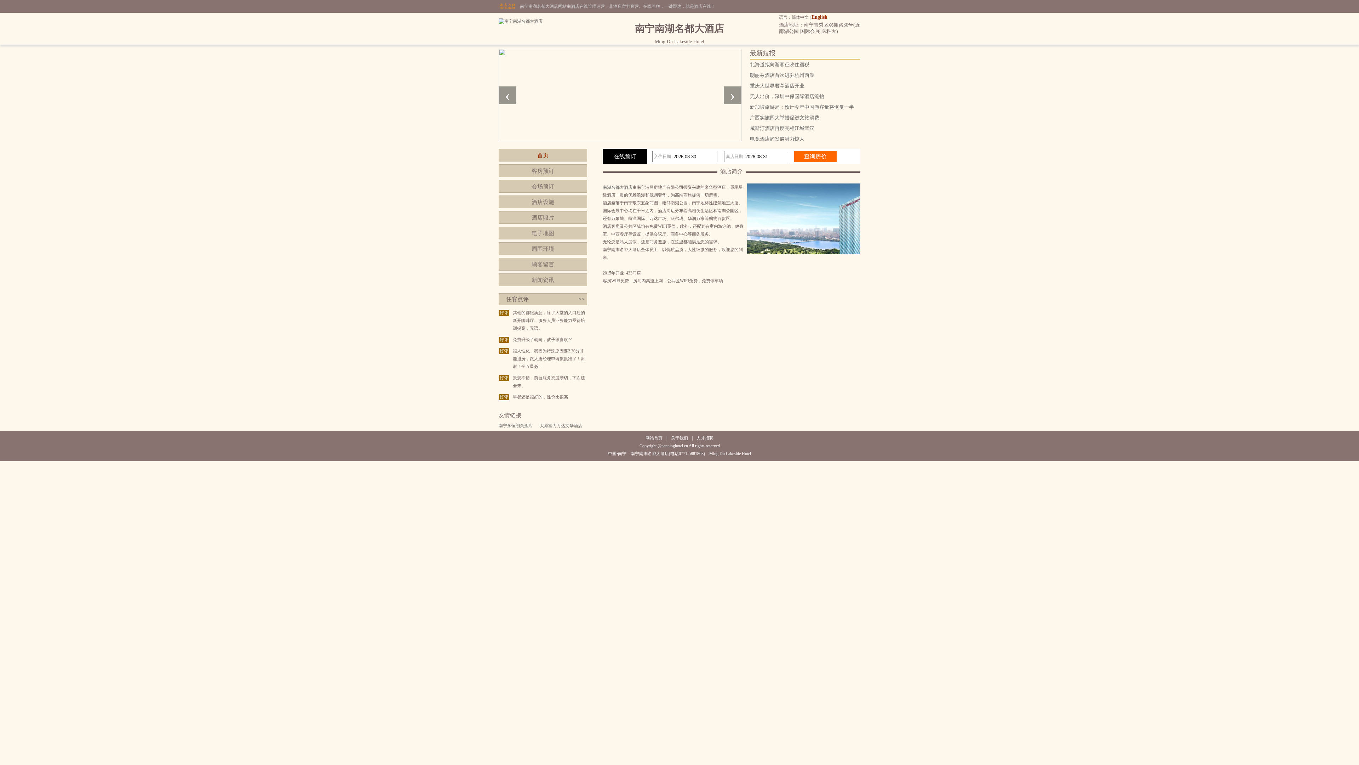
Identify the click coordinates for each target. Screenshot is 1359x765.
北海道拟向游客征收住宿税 (779, 64)
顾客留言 (543, 264)
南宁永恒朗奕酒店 (516, 425)
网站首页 (654, 438)
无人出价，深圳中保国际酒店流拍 (787, 96)
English (819, 17)
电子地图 (543, 233)
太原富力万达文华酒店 (561, 425)
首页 (543, 155)
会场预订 (543, 186)
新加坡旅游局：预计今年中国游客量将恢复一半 (802, 107)
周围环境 (543, 249)
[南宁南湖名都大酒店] (521, 21)
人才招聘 (704, 438)
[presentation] (507, 95)
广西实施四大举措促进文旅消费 (784, 117)
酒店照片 (543, 218)
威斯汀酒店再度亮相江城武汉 (782, 128)
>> (581, 299)
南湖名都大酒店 (617, 187)
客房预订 (543, 171)
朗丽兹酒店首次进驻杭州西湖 (782, 75)
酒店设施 (543, 202)
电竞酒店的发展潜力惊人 (777, 139)
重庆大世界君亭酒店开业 (777, 86)
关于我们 (679, 438)
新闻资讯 (543, 280)
